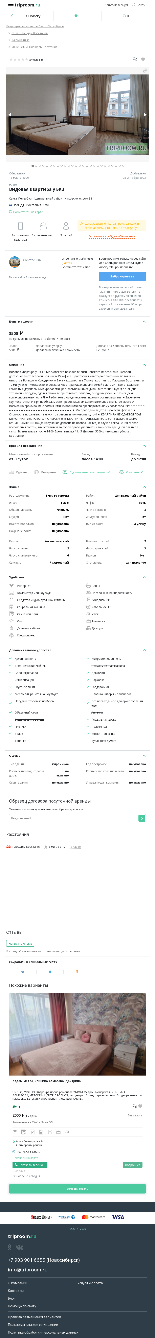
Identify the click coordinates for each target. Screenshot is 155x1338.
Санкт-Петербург (21, 198)
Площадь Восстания (27, 205)
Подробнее (132, 1165)
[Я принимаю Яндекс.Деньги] (41, 1217)
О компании (17, 1283)
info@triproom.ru (28, 1269)
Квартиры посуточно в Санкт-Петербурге (35, 26)
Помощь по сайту (22, 1306)
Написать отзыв (20, 943)
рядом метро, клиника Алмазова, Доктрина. (47, 1081)
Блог (11, 1298)
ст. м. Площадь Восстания (30, 33)
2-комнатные (20, 40)
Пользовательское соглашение (33, 1324)
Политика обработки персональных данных (43, 1332)
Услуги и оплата (90, 1283)
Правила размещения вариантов (34, 1317)
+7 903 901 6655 (26, 1259)
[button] (138, 5)
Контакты (16, 1290)
